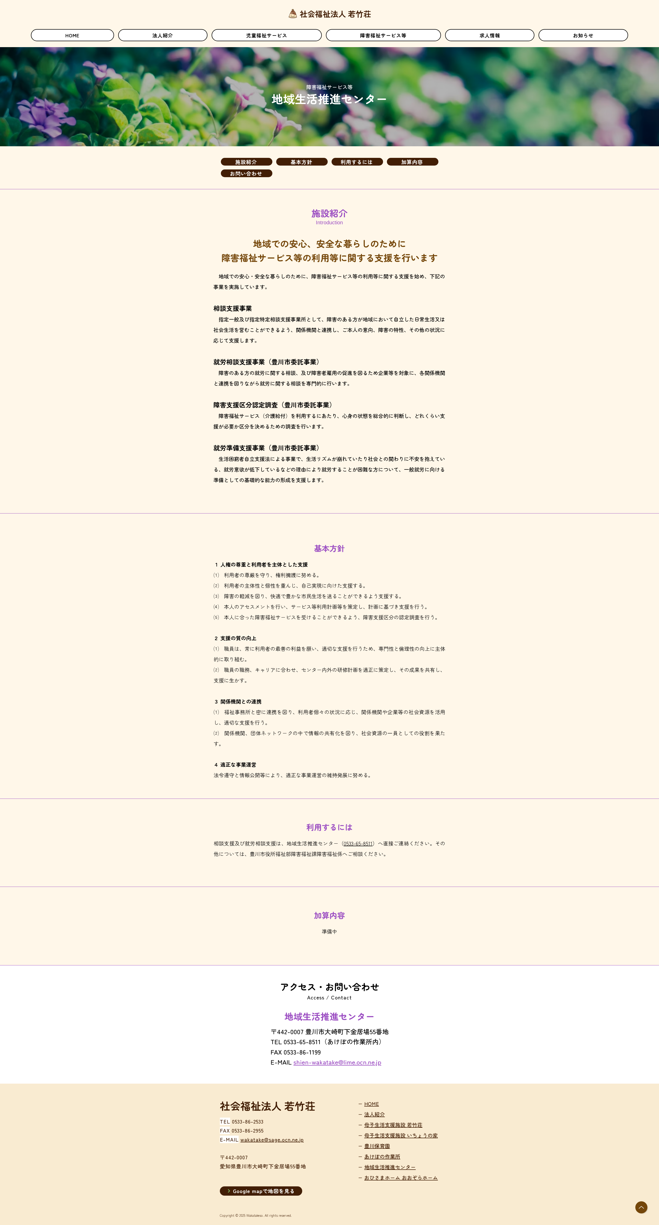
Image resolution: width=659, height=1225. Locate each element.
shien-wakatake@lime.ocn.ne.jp (337, 1061)
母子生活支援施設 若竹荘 (393, 1124)
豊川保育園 (377, 1146)
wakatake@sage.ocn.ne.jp (272, 1139)
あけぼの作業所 (382, 1156)
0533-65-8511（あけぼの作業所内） (334, 1041)
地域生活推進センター (390, 1167)
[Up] (641, 1207)
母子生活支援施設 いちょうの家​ (401, 1135)
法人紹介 (374, 1114)
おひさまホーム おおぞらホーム (401, 1177)
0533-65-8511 (358, 843)
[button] (267, 35)
